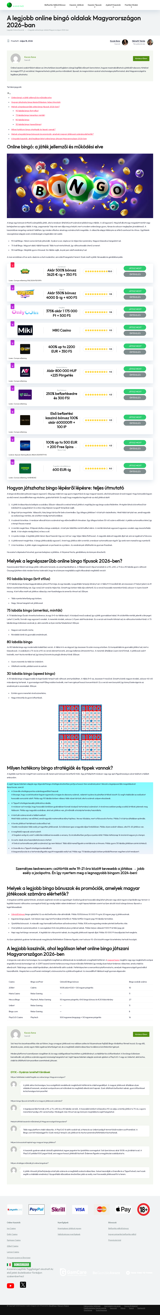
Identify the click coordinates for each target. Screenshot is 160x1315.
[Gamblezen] (25, 275)
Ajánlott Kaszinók (113, 5)
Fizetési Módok (131, 5)
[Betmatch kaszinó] (25, 399)
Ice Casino (11, 1228)
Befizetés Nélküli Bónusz (55, 5)
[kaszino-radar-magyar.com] (15, 4)
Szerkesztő (141, 1308)
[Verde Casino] (25, 472)
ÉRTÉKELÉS (135, 274)
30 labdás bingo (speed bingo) (29, 124)
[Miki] (25, 334)
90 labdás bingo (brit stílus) (27, 110)
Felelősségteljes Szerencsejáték (95, 1308)
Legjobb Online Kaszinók (15, 30)
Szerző (131, 1308)
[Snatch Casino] (25, 298)
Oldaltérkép (88, 1310)
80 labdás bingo (22, 119)
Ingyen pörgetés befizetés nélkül (122, 1234)
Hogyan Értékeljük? (131, 1306)
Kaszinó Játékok (77, 5)
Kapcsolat (113, 1308)
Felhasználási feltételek (92, 1306)
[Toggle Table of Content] (9, 93)
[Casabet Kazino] (25, 353)
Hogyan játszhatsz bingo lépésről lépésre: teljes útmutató (35, 102)
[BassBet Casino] (25, 450)
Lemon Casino (13, 1252)
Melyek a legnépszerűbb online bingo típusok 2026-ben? (35, 106)
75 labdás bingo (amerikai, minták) (30, 115)
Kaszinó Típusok (95, 5)
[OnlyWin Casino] (25, 315)
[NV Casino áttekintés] (25, 376)
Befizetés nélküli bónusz (118, 1228)
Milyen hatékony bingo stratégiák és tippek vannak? (33, 129)
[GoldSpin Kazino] (25, 424)
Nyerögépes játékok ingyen (69, 1228)
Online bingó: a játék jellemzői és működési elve (31, 97)
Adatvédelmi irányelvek (112, 1306)
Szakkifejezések (101, 1310)
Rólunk (123, 1308)
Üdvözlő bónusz (18, 914)
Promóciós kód (114, 1240)
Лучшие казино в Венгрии (18, 1257)
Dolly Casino (12, 1234)
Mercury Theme (63, 1306)
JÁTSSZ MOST (135, 268)
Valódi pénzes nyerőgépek (69, 1234)
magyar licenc (113, 960)
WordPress (53, 1306)
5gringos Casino (14, 1240)
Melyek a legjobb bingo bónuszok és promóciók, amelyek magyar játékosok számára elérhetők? (52, 134)
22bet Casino (12, 1246)
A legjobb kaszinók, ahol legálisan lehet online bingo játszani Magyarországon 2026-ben (49, 138)
